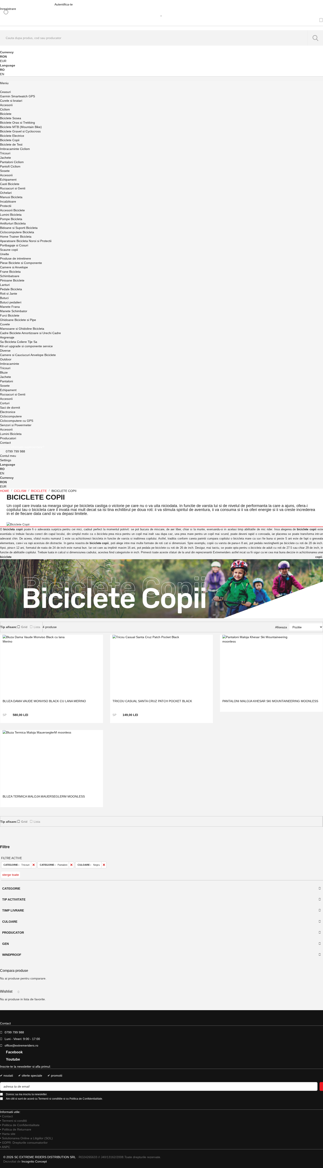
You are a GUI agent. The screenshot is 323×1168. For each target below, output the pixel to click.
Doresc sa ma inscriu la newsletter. (26, 1094)
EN (2, 74)
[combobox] (161, 38)
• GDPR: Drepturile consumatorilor (24, 1142)
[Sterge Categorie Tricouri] (33, 865)
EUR (3, 61)
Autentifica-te (63, 4)
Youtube (12, 1059)
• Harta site (7, 1134)
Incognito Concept (34, 1161)
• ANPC (5, 1147)
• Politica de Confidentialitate (20, 1125)
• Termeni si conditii (13, 1120)
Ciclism (20, 491)
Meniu (4, 83)
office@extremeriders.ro (21, 1045)
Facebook (14, 1052)
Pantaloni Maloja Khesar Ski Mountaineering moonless (270, 701)
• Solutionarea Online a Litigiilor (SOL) (26, 1138)
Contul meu (8, 456)
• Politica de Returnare (15, 1129)
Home (5, 491)
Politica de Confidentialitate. (86, 1098)
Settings (5, 460)
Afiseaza (281, 627)
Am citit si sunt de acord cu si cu (54, 1098)
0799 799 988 (15, 451)
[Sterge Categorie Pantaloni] (71, 865)
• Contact (6, 1116)
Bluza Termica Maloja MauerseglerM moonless (44, 796)
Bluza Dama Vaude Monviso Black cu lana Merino (44, 701)
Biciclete (39, 491)
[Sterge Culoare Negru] (103, 865)
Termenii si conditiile (50, 1098)
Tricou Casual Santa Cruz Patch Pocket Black (152, 701)
